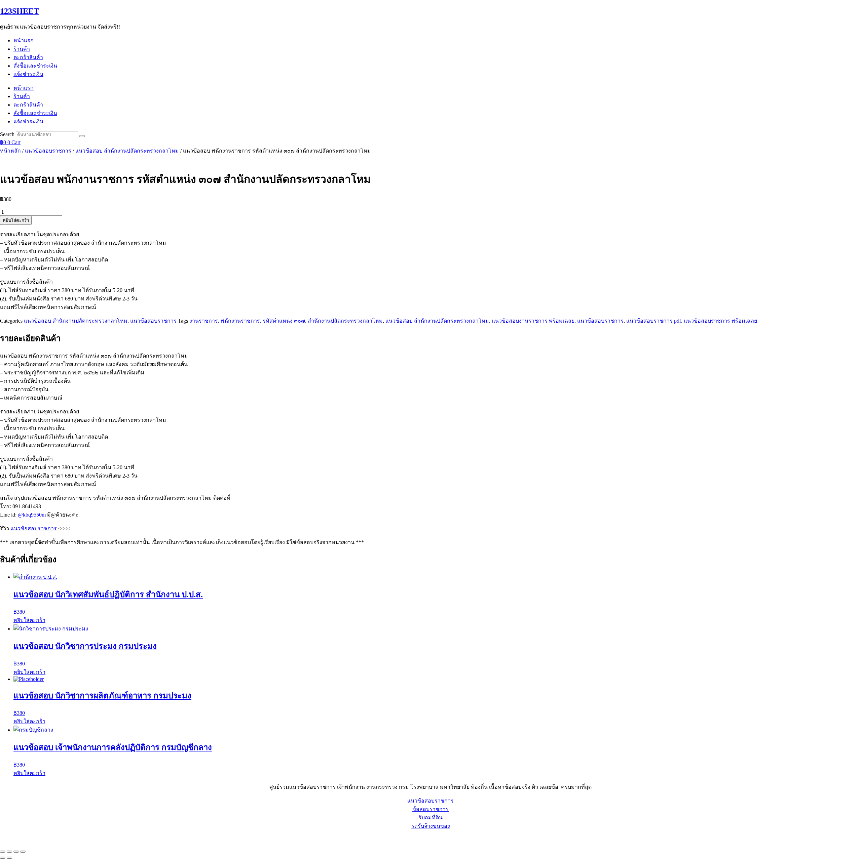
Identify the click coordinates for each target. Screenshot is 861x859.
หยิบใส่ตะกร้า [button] (29, 620)
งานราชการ (203, 321)
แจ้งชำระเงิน (28, 74)
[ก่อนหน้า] (2, 858)
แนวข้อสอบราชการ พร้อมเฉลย (720, 321)
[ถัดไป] (9, 858)
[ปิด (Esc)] (23, 852)
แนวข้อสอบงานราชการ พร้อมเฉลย (533, 321)
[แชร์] (16, 852)
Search (7, 134)
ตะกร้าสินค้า (28, 57)
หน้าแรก (23, 40)
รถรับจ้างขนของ (430, 826)
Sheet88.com (14, 838)
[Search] (82, 136)
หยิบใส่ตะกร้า (16, 220)
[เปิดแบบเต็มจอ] (9, 852)
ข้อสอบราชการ (430, 809)
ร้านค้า (21, 49)
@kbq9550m (32, 515)
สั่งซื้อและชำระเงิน (35, 66)
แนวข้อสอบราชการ (48, 151)
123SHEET (19, 11)
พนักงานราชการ (240, 321)
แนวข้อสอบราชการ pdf (653, 321)
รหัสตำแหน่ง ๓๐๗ (284, 321)
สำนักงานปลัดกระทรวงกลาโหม (345, 321)
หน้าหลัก (10, 151)
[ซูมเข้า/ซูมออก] (2, 852)
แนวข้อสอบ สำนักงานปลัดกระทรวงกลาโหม (127, 151)
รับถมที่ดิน (430, 817)
